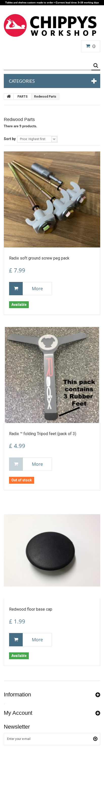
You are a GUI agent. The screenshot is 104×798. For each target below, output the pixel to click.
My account (18, 713)
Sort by (10, 139)
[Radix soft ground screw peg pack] (52, 199)
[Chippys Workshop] (50, 25)
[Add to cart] (16, 288)
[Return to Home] (9, 97)
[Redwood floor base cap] (52, 550)
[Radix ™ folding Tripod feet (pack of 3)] (52, 375)
